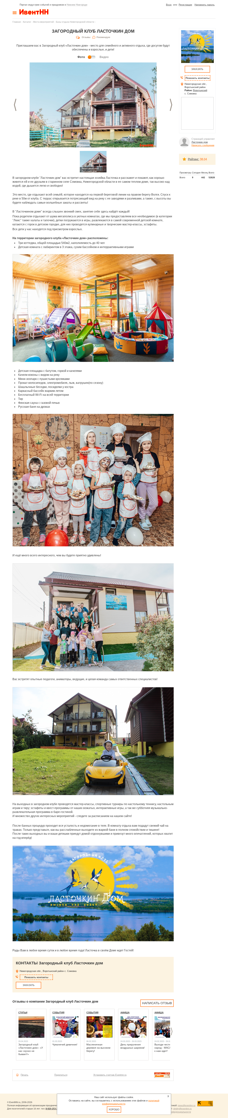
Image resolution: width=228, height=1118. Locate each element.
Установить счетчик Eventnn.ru (109, 1075)
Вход (169, 4)
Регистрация (185, 4)
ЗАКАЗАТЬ (29, 985)
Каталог (27, 22)
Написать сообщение (202, 145)
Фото (81, 57)
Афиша (124, 1012)
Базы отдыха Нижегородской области (75, 22)
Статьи (22, 1012)
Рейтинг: (193, 159)
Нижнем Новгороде (77, 4)
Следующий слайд (171, 105)
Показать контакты (36, 977)
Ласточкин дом (199, 142)
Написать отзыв (157, 1003)
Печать (24, 1075)
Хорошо (114, 1109)
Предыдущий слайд (15, 105)
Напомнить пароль (205, 4)
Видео (104, 57)
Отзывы (86, 37)
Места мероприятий (43, 22)
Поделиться (60, 1075)
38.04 (203, 159)
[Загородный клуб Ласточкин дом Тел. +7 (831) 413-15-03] (93, 104)
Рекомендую (103, 37)
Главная (16, 22)
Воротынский (200, 90)
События (58, 1012)
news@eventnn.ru (186, 1105)
